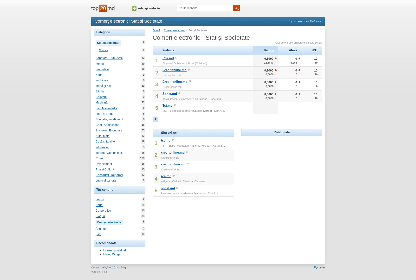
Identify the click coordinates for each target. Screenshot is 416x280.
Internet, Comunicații (109, 153)
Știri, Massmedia (106, 108)
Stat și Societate (109, 42)
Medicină (102, 102)
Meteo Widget (112, 254)
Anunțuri (101, 228)
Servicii (103, 50)
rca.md (166, 176)
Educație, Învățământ (109, 119)
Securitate (102, 69)
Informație (102, 147)
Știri (98, 234)
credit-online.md (173, 164)
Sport (99, 75)
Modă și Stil (103, 86)
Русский (319, 267)
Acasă (156, 30)
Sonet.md (169, 94)
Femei (100, 63)
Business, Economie (109, 130)
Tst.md (167, 105)
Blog (123, 267)
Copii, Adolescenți (107, 125)
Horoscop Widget (114, 250)
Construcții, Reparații (109, 175)
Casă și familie (105, 141)
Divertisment (104, 164)
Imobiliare (102, 80)
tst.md (165, 140)
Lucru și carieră (106, 180)
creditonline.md (173, 152)
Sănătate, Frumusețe (109, 58)
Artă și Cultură (105, 169)
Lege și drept (104, 114)
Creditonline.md (174, 70)
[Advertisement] (282, 167)
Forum (100, 199)
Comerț (100, 158)
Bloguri (100, 216)
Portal (99, 205)
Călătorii (101, 97)
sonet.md (168, 188)
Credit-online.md (175, 82)
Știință (100, 91)
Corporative (103, 210)
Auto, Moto (103, 136)
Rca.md (168, 58)
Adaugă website (149, 8)
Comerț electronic (110, 222)
